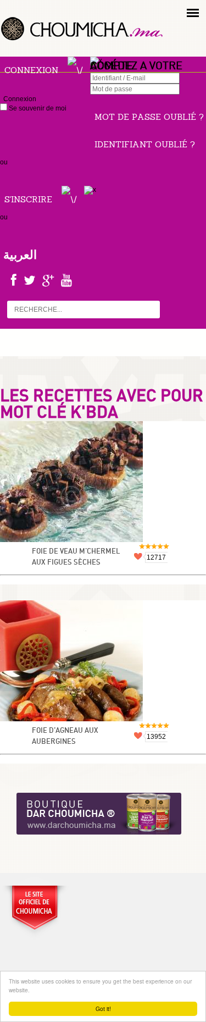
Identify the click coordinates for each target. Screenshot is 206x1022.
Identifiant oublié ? (144, 144)
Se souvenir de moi (36, 108)
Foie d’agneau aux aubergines (65, 736)
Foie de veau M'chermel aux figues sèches (76, 557)
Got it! (103, 1008)
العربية (20, 254)
